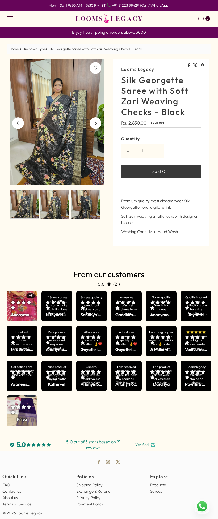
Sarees (156, 491)
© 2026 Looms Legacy (22, 513)
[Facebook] (99, 461)
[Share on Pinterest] (202, 65)
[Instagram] (108, 461)
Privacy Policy (88, 497)
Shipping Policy (89, 484)
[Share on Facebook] (189, 65)
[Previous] (18, 123)
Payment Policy (89, 504)
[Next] (95, 123)
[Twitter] (118, 461)
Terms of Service (16, 504)
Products (158, 484)
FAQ (6, 484)
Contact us (11, 491)
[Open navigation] (10, 18)
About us (10, 497)
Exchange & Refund (93, 491)
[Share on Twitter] (195, 65)
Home (14, 48)
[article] (22, 306)
